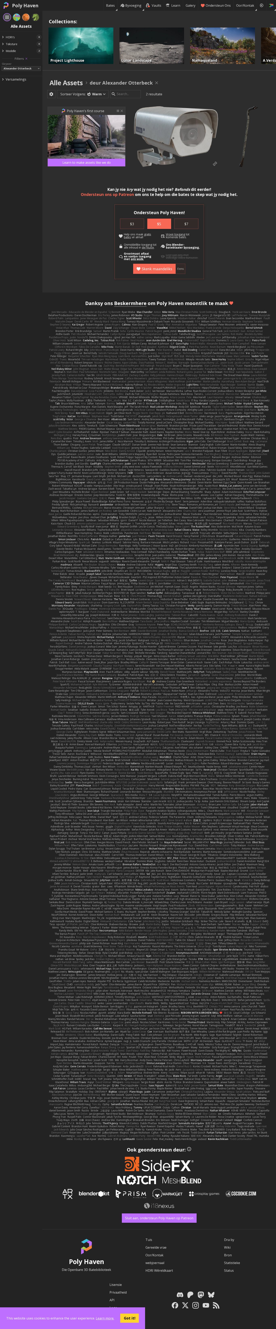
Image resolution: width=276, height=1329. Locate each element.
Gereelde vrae (155, 1247)
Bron (228, 1255)
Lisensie (116, 1284)
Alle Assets (66, 82)
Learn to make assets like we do (86, 162)
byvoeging (191, 247)
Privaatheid (118, 1292)
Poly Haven (25, 5)
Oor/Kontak (245, 5)
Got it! (129, 1318)
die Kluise (148, 247)
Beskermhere (130, 303)
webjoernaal (154, 1263)
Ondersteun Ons (218, 5)
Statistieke (232, 1263)
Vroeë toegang (175, 234)
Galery (190, 5)
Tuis (148, 1240)
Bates (110, 5)
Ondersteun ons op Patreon (107, 194)
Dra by (229, 1240)
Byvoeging (133, 5)
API (112, 1300)
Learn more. (105, 1318)
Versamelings (16, 79)
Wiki (227, 1247)
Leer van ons (174, 255)
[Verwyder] (26, 58)
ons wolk (137, 259)
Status (229, 1270)
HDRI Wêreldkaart (159, 1270)
